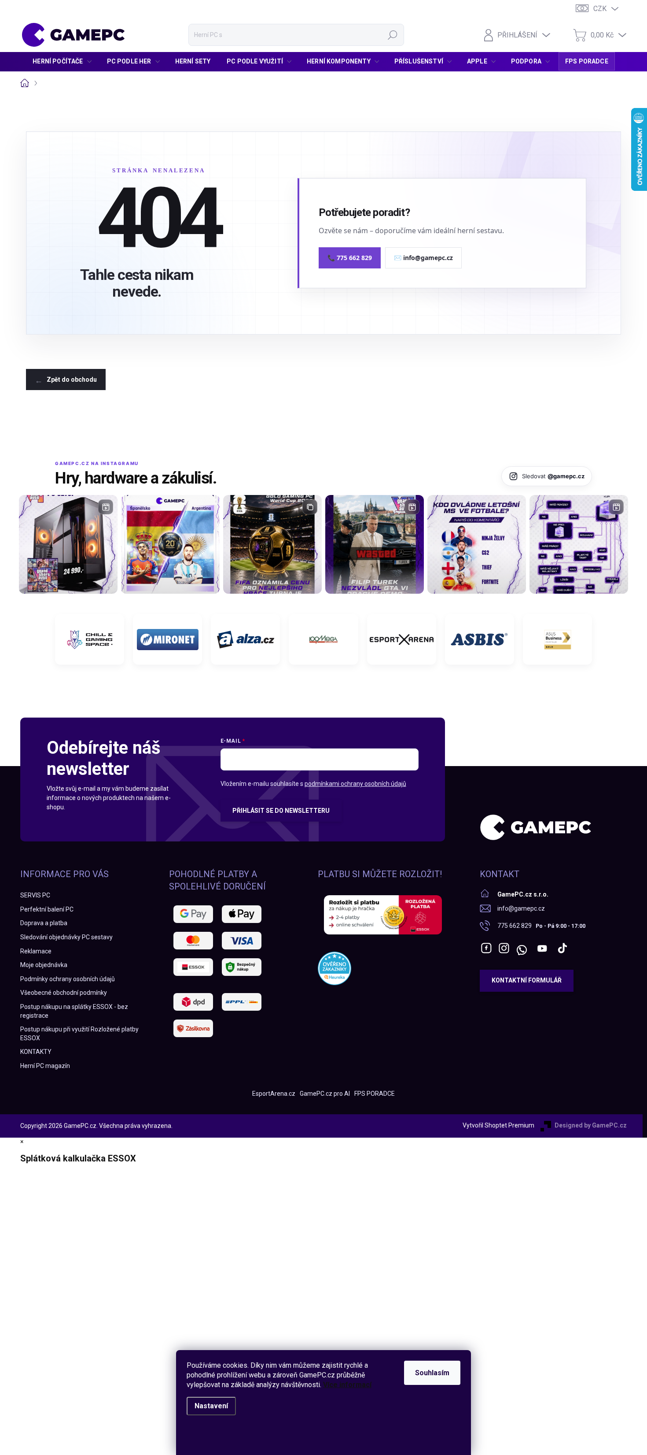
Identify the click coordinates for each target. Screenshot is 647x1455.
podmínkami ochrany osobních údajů (355, 783)
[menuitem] (64, 61)
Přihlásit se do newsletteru (281, 810)
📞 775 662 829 (349, 257)
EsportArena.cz (273, 1093)
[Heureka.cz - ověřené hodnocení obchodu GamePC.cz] (334, 968)
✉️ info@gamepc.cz (423, 257)
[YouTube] (542, 948)
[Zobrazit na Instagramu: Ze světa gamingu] (272, 544)
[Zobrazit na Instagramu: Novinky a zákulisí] (374, 544)
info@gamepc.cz (521, 908)
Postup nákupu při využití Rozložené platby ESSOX (79, 1034)
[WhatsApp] (521, 948)
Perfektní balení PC (47, 909)
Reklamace (35, 951)
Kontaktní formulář (527, 980)
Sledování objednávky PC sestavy (66, 937)
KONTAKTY (35, 1051)
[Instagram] (504, 948)
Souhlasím (432, 1373)
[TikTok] (562, 948)
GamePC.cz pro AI (325, 1093)
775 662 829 (514, 925)
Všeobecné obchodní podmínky (63, 992)
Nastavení (211, 1406)
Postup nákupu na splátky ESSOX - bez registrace (74, 1011)
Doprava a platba (43, 923)
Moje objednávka (43, 964)
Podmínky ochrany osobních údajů (67, 978)
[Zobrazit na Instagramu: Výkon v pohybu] (578, 544)
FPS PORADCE (374, 1093)
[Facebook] (486, 948)
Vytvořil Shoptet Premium (498, 1125)
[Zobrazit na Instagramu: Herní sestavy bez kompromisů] (68, 544)
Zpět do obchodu (72, 379)
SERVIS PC (35, 895)
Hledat (393, 34)
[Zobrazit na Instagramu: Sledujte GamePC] (476, 544)
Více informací (347, 1385)
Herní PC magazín (45, 1065)
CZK (600, 8)
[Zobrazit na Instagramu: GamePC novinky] (170, 544)
